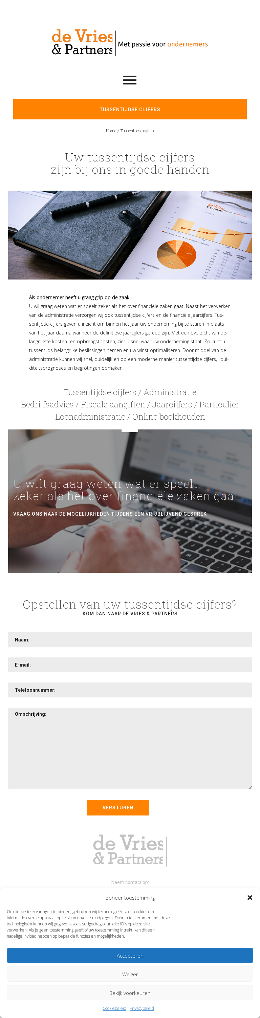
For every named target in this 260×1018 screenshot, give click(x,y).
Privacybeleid (142, 1008)
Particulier (219, 404)
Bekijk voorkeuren (130, 993)
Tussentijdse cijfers (100, 392)
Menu (129, 80)
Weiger (130, 974)
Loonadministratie (90, 416)
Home (111, 130)
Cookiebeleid (114, 1008)
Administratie (170, 392)
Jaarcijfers (172, 404)
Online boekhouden (168, 416)
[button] (249, 897)
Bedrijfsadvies (47, 404)
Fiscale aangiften (113, 404)
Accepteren (130, 955)
